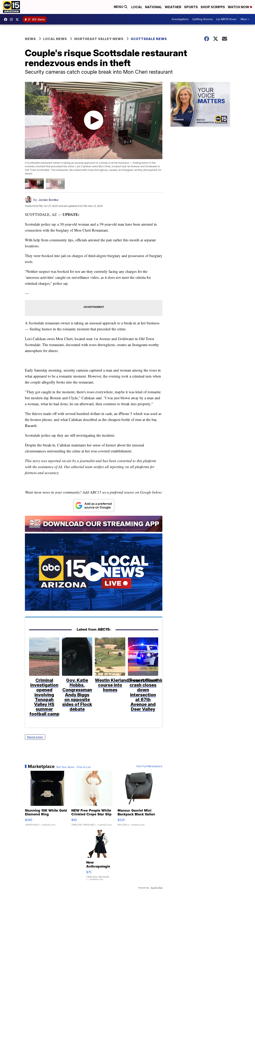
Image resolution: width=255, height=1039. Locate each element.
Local (136, 7)
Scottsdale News (149, 39)
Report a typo (35, 737)
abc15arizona (12, 19)
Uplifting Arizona (202, 19)
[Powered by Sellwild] (156, 887)
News (30, 39)
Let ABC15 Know (226, 19)
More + (245, 19)
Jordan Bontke (48, 200)
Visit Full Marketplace (149, 766)
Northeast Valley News (99, 39)
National (153, 7)
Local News (55, 39)
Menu (119, 7)
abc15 (6, 19)
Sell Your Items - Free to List (73, 767)
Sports (191, 7)
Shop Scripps (213, 7)
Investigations (180, 19)
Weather (173, 7)
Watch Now (239, 7)
